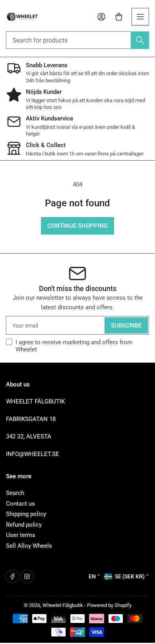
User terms (20, 535)
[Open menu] (140, 16)
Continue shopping (77, 225)
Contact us (20, 503)
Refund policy (24, 524)
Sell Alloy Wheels (29, 545)
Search (15, 493)
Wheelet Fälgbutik (63, 605)
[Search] (140, 40)
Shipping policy (26, 514)
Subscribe (126, 325)
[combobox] (77, 40)
